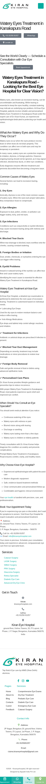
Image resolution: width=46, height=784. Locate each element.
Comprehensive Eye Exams (29, 691)
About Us (10, 695)
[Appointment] (4, 778)
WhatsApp (17, 782)
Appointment (4, 782)
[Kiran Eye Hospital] (23, 620)
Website (23, 602)
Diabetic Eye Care (25, 702)
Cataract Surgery (25, 710)
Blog (8, 699)
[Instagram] (23, 680)
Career (9, 706)
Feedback (10, 710)
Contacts (9, 702)
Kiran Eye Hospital (23, 625)
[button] (39, 781)
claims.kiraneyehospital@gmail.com (23, 752)
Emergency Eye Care (27, 706)
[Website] (23, 598)
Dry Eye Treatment (26, 695)
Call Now (23, 613)
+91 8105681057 (23, 743)
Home (8, 691)
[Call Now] (23, 609)
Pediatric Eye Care (26, 699)
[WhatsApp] (17, 778)
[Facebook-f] (18, 680)
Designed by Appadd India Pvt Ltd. (23, 772)
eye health (8, 497)
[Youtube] (27, 680)
